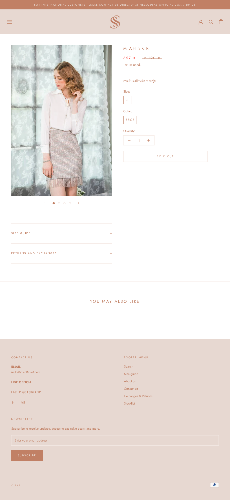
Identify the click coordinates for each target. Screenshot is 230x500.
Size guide (131, 374)
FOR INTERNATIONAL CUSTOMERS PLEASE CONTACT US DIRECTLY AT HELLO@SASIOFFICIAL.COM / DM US (115, 4)
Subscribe (27, 455)
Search (128, 366)
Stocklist (129, 403)
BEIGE (130, 119)
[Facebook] (12, 402)
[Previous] (45, 203)
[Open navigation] (9, 22)
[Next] (78, 203)
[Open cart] (221, 21)
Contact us (131, 388)
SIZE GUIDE (21, 233)
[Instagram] (23, 402)
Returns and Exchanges (34, 253)
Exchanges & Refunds (138, 396)
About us (130, 381)
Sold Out (165, 156)
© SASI (16, 485)
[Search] (211, 21)
